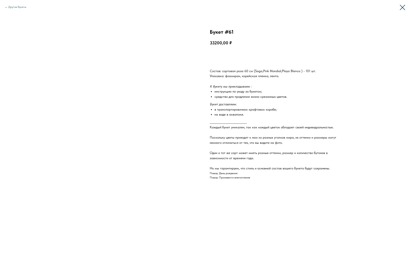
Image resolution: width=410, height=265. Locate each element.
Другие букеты (17, 7)
